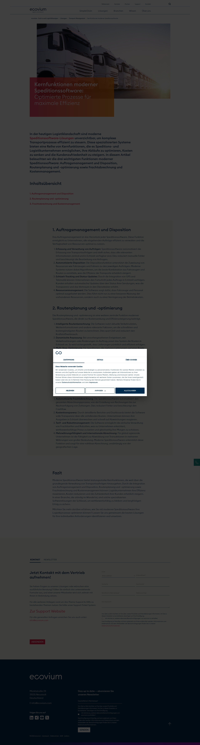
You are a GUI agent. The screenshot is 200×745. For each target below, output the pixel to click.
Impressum (93, 382)
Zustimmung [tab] (68, 360)
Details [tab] (100, 360)
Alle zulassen (130, 391)
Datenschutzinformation (71, 382)
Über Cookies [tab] (131, 360)
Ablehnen (70, 391)
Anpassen (99, 391)
